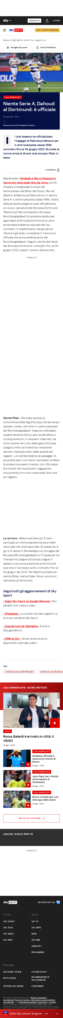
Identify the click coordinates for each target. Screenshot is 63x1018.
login (56, 20)
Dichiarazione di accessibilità (40, 978)
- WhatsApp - (11, 613)
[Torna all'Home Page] (16, 30)
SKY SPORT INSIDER (47, 30)
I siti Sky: (7, 914)
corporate (38, 986)
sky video (8, 934)
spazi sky (37, 946)
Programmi (38, 952)
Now (34, 934)
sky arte (8, 940)
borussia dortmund (19, 672)
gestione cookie (12, 972)
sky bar (36, 940)
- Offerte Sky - (12, 638)
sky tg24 (8, 927)
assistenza (42, 1002)
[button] (26, 1013)
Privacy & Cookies (22, 1000)
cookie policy (39, 972)
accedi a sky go (46, 902)
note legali (9, 978)
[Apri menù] (4, 30)
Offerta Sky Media (13, 986)
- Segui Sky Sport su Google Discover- (27, 601)
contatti (52, 1002)
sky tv (35, 921)
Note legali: (8, 965)
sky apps (36, 927)
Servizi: (35, 914)
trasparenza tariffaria (28, 1002)
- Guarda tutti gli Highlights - (21, 626)
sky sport (9, 921)
